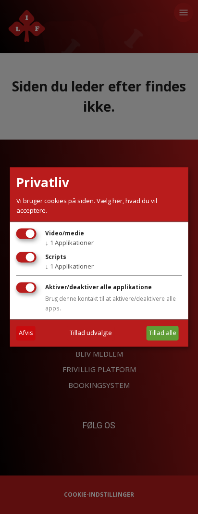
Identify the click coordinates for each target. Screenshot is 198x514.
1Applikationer (69, 243)
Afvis (26, 333)
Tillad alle (162, 333)
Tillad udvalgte (91, 333)
